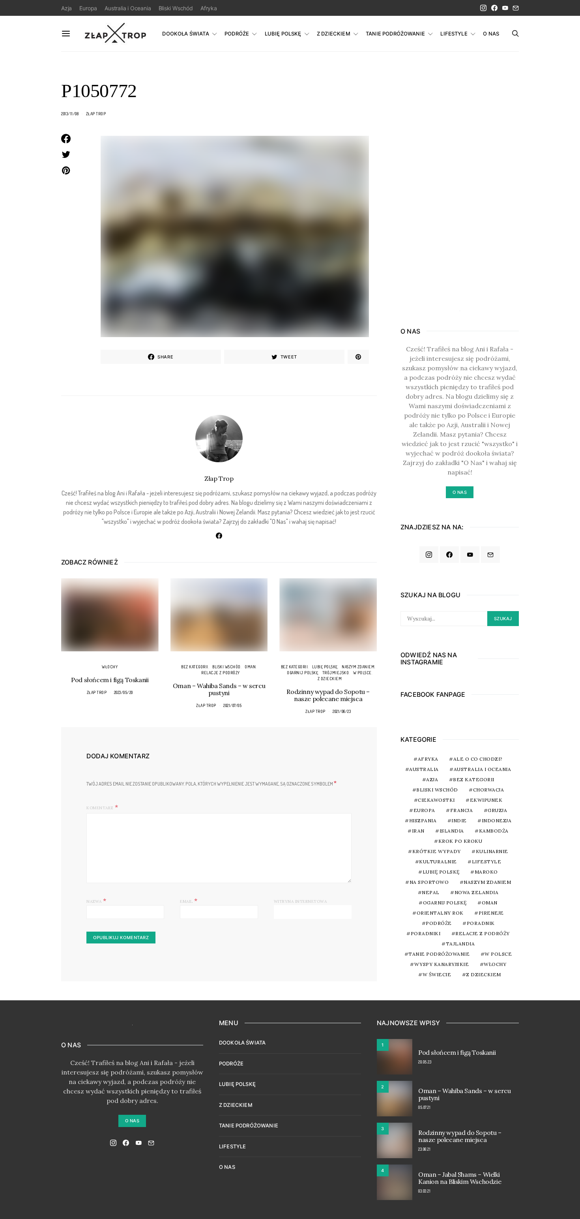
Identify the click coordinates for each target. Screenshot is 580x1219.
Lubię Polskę (325, 666)
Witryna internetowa (300, 901)
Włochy (110, 666)
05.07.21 (424, 1107)
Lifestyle (486, 862)
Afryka (208, 8)
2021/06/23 (342, 711)
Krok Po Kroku (460, 841)
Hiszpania (423, 820)
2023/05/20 (123, 692)
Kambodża (494, 831)
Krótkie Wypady (436, 851)
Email (189, 900)
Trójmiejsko (335, 672)
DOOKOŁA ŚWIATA (185, 33)
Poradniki (426, 933)
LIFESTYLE (453, 33)
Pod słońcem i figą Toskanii (109, 680)
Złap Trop (96, 113)
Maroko (486, 872)
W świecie (437, 974)
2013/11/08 (70, 113)
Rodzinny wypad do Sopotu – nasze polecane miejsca (328, 695)
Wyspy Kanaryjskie (441, 964)
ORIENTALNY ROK (440, 913)
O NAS (491, 33)
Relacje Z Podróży (220, 672)
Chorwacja (488, 790)
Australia (424, 769)
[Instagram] (483, 8)
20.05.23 (424, 1062)
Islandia (452, 831)
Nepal (431, 892)
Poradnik (481, 923)
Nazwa (96, 900)
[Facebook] (494, 8)
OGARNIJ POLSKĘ (302, 672)
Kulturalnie (438, 862)
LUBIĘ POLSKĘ (283, 33)
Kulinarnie (492, 851)
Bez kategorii (194, 666)
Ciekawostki (436, 800)
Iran (418, 831)
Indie (459, 820)
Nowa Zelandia (477, 892)
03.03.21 (424, 1191)
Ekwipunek (486, 800)
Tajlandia (460, 944)
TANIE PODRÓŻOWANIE (395, 33)
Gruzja (497, 810)
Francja (461, 810)
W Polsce (362, 672)
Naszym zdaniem (358, 666)
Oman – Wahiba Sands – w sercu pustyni (219, 689)
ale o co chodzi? (478, 759)
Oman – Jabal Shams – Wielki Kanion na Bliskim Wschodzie (459, 1177)
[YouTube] (505, 8)
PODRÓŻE (237, 33)
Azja (66, 8)
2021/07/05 (232, 705)
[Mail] (516, 8)
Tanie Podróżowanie (439, 954)
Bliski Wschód (176, 8)
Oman (250, 666)
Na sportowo (429, 882)
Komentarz (99, 807)
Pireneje (491, 913)
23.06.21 (424, 1149)
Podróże (439, 923)
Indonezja (497, 820)
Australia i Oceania (128, 8)
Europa (88, 8)
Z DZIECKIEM (333, 33)
